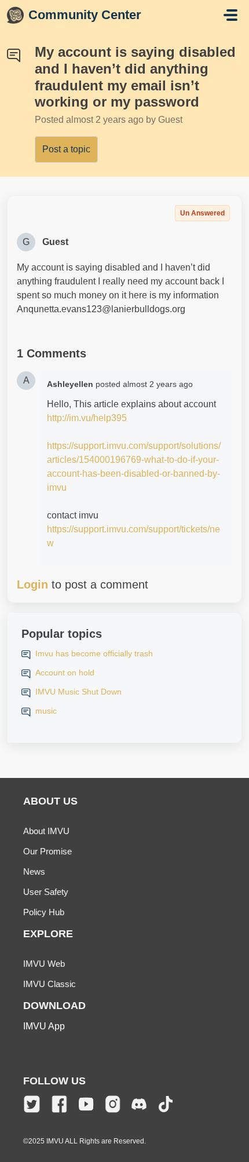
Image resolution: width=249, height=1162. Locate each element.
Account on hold (64, 672)
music (46, 710)
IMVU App (44, 1026)
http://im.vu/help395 (87, 418)
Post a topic (66, 149)
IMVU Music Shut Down (78, 691)
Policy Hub (43, 912)
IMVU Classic (49, 984)
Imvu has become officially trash (94, 653)
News (34, 871)
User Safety (45, 892)
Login (32, 584)
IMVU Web (44, 964)
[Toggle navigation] (230, 15)
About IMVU (46, 831)
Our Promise (47, 851)
